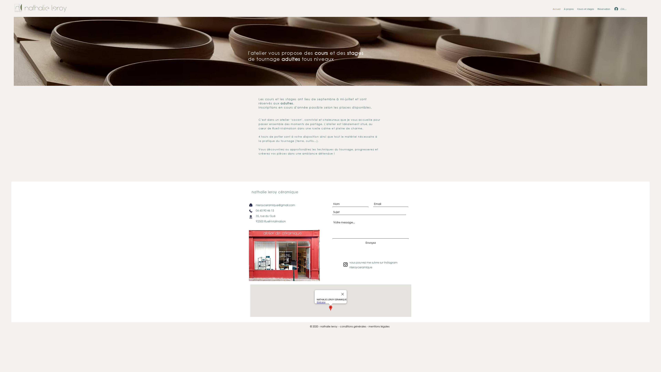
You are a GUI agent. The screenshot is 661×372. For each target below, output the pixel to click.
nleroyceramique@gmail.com (274, 205)
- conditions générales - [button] (353, 326)
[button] (379, 326)
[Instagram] (345, 264)
